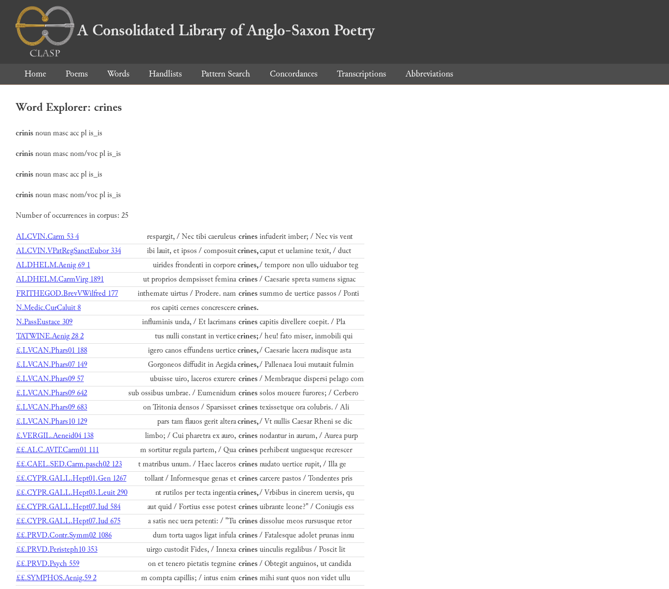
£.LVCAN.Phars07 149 (51, 364)
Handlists (165, 74)
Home (35, 74)
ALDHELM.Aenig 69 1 (53, 265)
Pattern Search (225, 74)
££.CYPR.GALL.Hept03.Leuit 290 (71, 492)
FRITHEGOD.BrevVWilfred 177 (67, 293)
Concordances (293, 74)
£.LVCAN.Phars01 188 (51, 350)
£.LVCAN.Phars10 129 (51, 421)
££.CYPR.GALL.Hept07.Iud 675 (68, 521)
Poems (77, 74)
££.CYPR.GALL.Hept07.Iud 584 (68, 506)
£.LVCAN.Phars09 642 (51, 393)
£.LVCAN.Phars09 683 (51, 407)
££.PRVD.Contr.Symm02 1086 (64, 535)
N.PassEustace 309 (44, 322)
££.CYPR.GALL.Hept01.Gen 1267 (71, 478)
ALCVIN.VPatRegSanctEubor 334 (68, 250)
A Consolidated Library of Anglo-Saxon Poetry (226, 30)
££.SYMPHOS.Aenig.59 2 (56, 578)
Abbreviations (429, 74)
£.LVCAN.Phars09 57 (50, 378)
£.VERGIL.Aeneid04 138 (55, 435)
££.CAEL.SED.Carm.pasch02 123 (69, 464)
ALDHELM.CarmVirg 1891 (60, 279)
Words (118, 74)
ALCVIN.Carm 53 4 (47, 236)
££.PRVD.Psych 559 (47, 563)
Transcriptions (361, 74)
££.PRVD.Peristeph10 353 (56, 549)
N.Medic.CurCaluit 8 (48, 307)
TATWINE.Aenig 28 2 (50, 336)
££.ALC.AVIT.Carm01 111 (57, 450)
